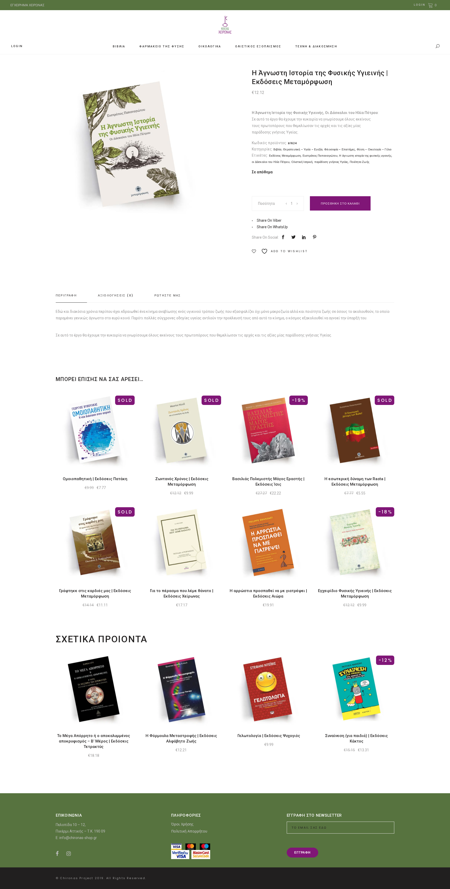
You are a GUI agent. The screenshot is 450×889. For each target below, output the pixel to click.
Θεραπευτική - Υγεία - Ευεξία (302, 149)
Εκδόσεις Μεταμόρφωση (285, 156)
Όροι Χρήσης (182, 824)
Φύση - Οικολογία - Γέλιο (374, 149)
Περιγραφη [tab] (66, 295)
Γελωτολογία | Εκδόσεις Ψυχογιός (269, 735)
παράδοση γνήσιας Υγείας (331, 162)
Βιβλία (277, 149)
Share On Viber (269, 220)
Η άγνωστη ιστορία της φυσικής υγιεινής (365, 156)
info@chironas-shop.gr (78, 838)
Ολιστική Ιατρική (302, 162)
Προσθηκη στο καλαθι (340, 203)
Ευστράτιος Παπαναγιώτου (320, 156)
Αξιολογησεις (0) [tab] (115, 295)
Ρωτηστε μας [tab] (167, 295)
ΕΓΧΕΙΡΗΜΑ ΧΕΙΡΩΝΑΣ (27, 5)
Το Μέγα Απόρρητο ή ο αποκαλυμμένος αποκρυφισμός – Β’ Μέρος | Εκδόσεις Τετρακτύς (93, 741)
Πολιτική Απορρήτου (189, 831)
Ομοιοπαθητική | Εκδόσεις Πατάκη (95, 479)
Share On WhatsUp (272, 227)
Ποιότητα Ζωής (359, 162)
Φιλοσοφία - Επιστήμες (339, 149)
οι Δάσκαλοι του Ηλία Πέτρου (271, 162)
